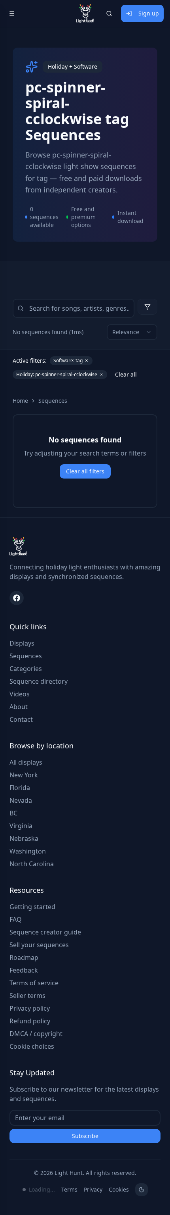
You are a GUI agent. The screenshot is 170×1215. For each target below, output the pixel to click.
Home (20, 400)
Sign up (148, 13)
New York (23, 775)
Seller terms (27, 995)
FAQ (15, 919)
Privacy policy (29, 1008)
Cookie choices (31, 1046)
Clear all (126, 374)
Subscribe (85, 1136)
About (18, 706)
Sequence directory (38, 681)
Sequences (52, 400)
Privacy (93, 1189)
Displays (21, 643)
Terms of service (34, 983)
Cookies (119, 1189)
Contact (21, 719)
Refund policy (29, 1021)
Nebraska (23, 838)
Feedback (23, 970)
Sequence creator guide (45, 932)
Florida (19, 787)
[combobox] (132, 332)
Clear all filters (85, 471)
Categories (25, 668)
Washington (27, 851)
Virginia (20, 825)
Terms (69, 1189)
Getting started (32, 906)
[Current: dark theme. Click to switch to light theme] (141, 1189)
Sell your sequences (39, 944)
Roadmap (23, 957)
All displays (25, 762)
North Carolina (31, 863)
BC (13, 813)
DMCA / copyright (35, 1033)
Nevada (20, 800)
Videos (19, 694)
